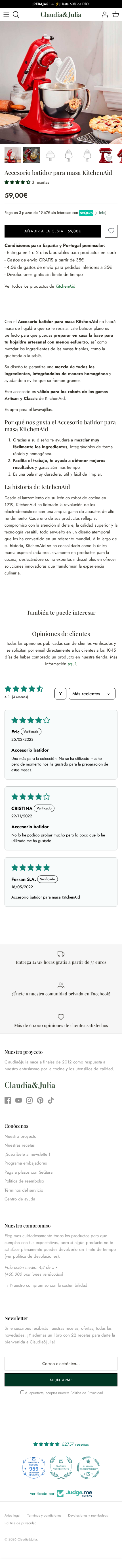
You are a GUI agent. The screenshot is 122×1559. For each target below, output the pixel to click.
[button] (18, 182)
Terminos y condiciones (44, 1515)
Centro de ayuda (20, 1199)
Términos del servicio (24, 1190)
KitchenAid (65, 286)
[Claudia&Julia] (61, 14)
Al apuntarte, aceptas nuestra (64, 1393)
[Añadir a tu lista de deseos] (111, 231)
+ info (100, 212)
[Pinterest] (40, 1100)
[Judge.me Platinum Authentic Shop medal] (46, 1467)
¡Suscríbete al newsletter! (27, 1154)
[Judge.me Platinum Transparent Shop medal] (74, 1467)
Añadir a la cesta (52, 231)
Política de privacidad (21, 1523)
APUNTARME (61, 1380)
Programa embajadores (26, 1163)
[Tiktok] (51, 1100)
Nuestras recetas (20, 1145)
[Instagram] (29, 1100)
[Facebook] (8, 1100)
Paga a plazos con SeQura (28, 1172)
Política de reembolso (24, 1181)
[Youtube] (18, 1100)
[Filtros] (60, 693)
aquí (72, 664)
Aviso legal (12, 1515)
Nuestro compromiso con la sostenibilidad (48, 1285)
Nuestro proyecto (20, 1136)
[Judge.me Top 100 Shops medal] (101, 1467)
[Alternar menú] (6, 14)
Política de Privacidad (86, 1393)
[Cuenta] (103, 14)
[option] (61, 82)
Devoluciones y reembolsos (88, 1515)
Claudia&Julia (27, 1539)
